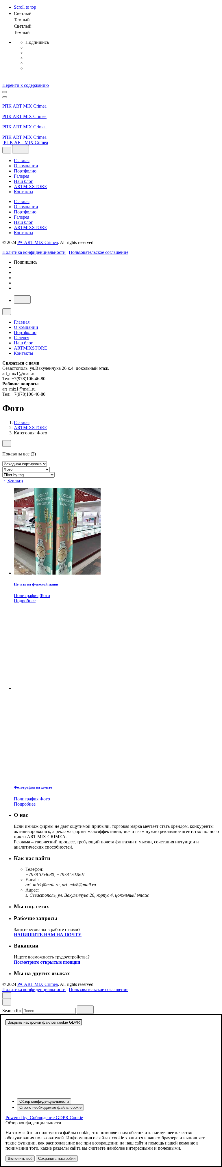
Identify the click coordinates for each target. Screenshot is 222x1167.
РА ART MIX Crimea (37, 242)
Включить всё (20, 1158)
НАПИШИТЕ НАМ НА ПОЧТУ (48, 934)
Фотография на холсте (33, 787)
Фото (45, 595)
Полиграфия (26, 595)
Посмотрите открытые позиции (47, 962)
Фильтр (15, 480)
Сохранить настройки (56, 1158)
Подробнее (25, 600)
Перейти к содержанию (25, 85)
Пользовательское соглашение (98, 252)
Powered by (44, 1117)
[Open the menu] (4, 92)
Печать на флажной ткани (36, 584)
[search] (85, 1009)
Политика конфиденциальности (34, 252)
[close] (6, 150)
